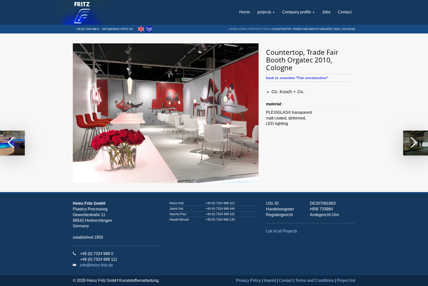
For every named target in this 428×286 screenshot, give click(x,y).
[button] (141, 29)
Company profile (297, 12)
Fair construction (254, 29)
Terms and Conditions (314, 280)
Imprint (270, 280)
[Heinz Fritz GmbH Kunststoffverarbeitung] (97, 12)
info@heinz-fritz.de (117, 29)
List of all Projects (281, 231)
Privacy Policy (248, 280)
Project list (346, 280)
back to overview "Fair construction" (297, 78)
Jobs (326, 12)
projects (264, 12)
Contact (344, 12)
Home (244, 12)
